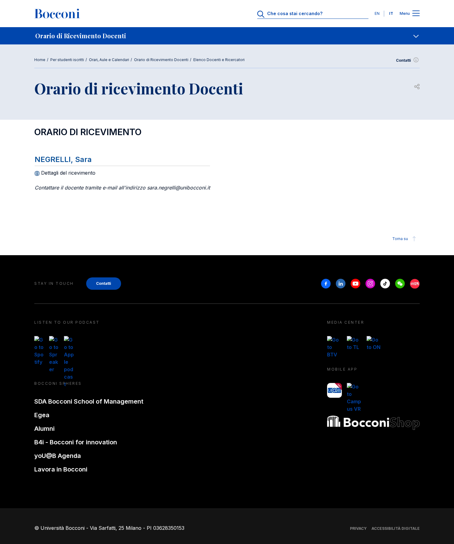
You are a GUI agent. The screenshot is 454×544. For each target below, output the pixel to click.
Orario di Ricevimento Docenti (161, 59)
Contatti (403, 60)
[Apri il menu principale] (416, 13)
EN (377, 13)
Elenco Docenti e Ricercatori (219, 59)
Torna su (400, 238)
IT (391, 13)
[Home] (57, 13)
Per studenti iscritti (67, 59)
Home (39, 59)
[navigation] (227, 35)
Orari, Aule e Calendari (109, 59)
